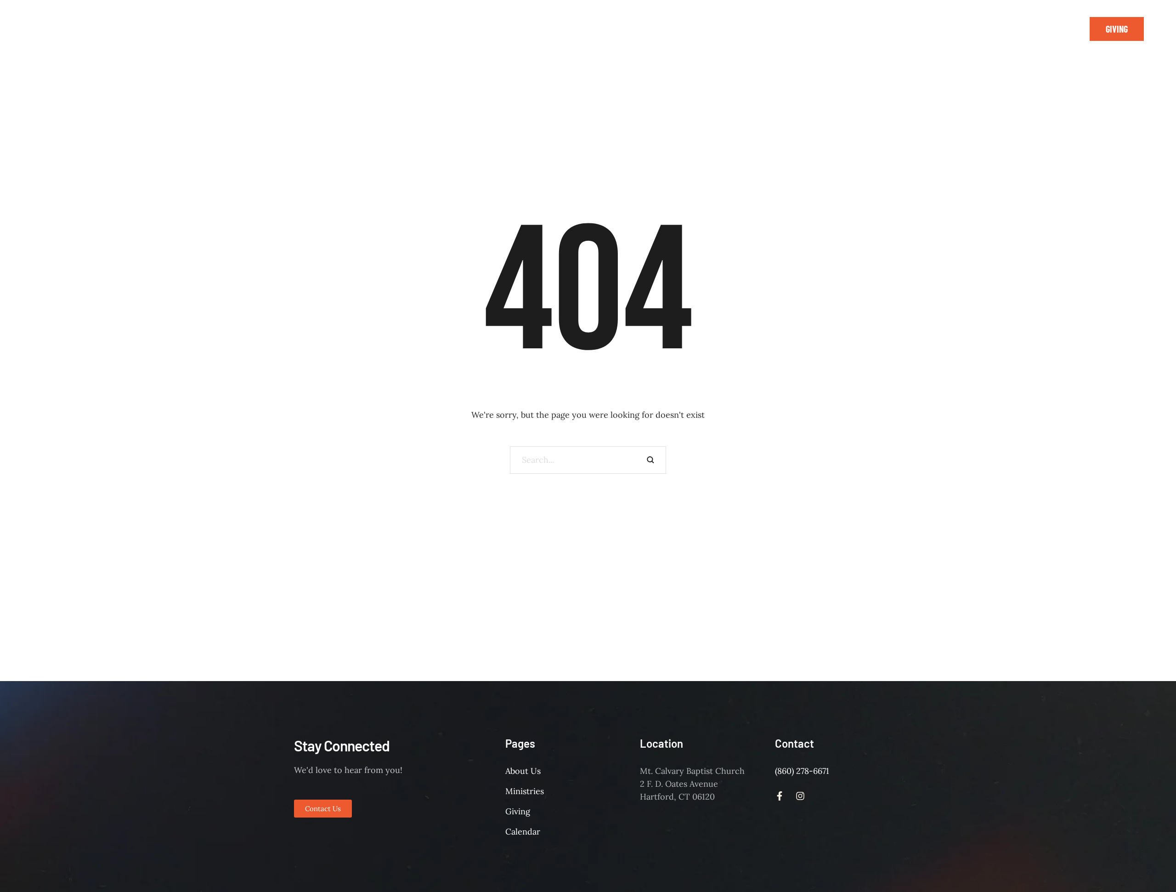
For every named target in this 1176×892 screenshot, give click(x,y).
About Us (523, 771)
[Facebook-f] (1050, 29)
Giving (517, 811)
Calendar (522, 831)
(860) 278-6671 (802, 771)
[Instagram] (1071, 29)
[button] (1117, 29)
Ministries (524, 791)
